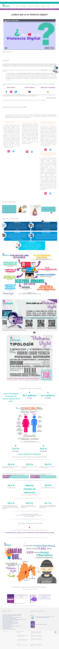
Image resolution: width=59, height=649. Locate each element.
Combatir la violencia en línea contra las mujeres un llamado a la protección (12, 617)
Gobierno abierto (37, 6)
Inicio (13, 6)
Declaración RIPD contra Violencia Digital (8, 624)
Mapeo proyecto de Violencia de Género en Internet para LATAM (11, 622)
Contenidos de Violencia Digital (6, 625)
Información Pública (23, 6)
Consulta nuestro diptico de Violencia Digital (41, 624)
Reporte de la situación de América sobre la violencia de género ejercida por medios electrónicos (15, 619)
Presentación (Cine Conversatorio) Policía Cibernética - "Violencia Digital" (12, 615)
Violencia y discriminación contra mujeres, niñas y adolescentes (11, 620)
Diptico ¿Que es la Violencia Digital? (7, 616)
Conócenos (17, 6)
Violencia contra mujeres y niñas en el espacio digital (9, 618)
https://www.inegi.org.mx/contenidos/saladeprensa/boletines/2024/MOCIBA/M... (31, 515)
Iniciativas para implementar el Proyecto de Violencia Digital (10, 623)
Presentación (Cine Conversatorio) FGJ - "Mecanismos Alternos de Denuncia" (12, 614)
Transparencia (43, 6)
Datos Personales (30, 6)
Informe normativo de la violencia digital (7, 621)
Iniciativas (48, 6)
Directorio (18, 632)
